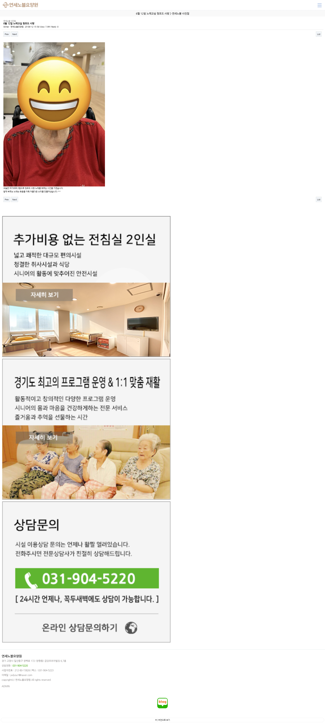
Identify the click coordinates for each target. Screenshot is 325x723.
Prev (7, 34)
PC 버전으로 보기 (162, 720)
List (318, 34)
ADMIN (6, 686)
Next (14, 34)
